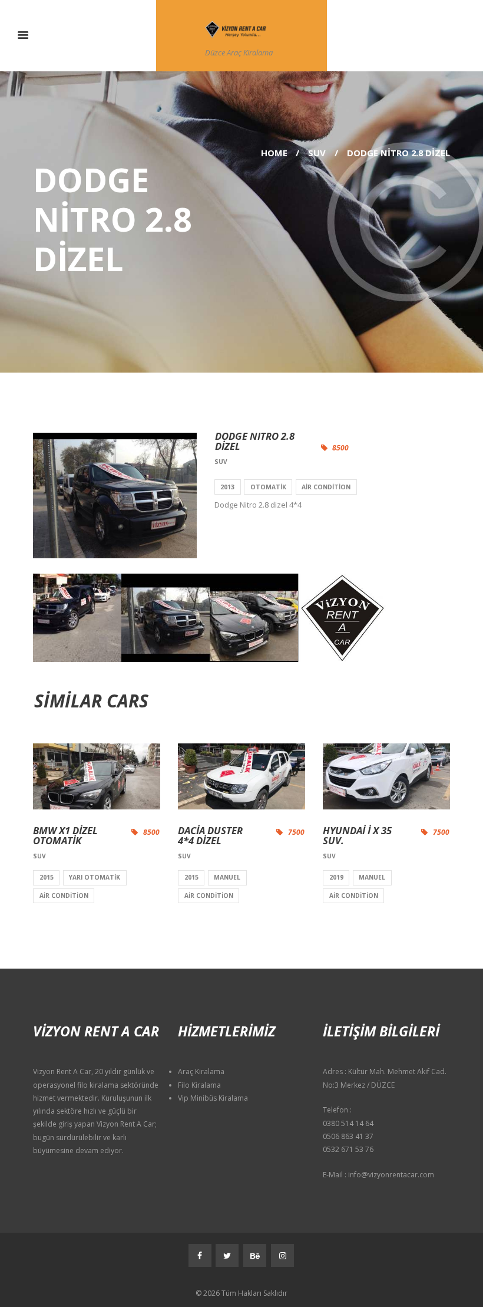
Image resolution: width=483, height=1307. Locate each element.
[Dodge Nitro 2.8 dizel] (115, 495)
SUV (317, 153)
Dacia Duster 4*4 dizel (210, 835)
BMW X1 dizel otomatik (65, 835)
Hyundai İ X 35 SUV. (357, 835)
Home (274, 153)
